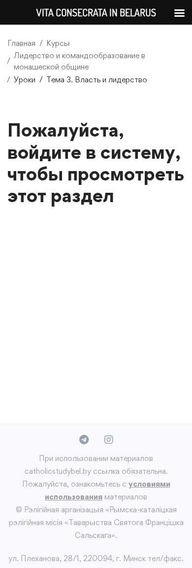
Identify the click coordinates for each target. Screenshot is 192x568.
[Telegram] (84, 439)
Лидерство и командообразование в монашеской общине (79, 61)
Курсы (58, 43)
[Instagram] (109, 439)
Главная (21, 43)
